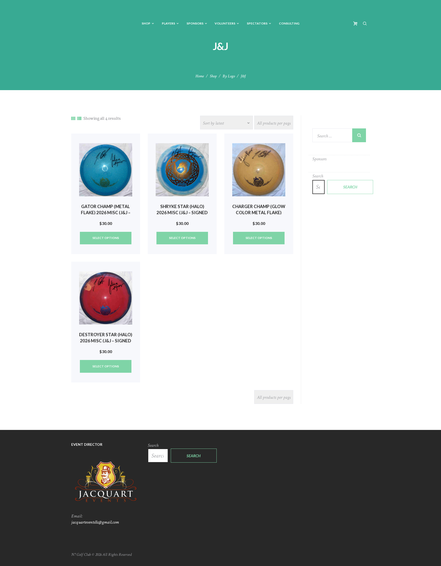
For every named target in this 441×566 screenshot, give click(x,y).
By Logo (229, 76)
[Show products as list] (79, 118)
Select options (105, 238)
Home (199, 76)
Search (317, 176)
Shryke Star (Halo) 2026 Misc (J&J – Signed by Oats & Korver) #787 (182, 212)
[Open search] (365, 23)
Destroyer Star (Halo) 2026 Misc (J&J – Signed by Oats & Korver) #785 (105, 341)
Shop (213, 76)
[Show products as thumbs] (73, 118)
